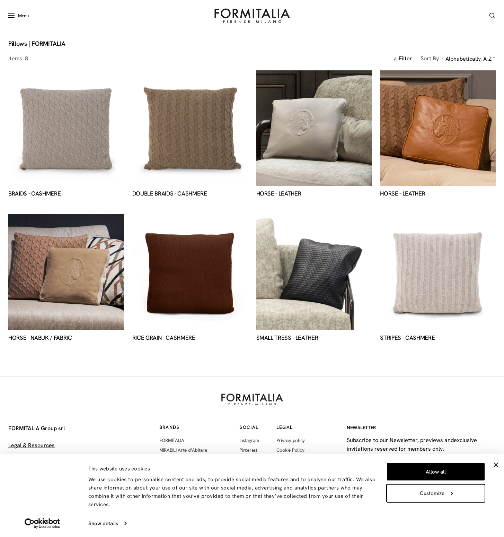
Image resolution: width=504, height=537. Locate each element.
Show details (103, 523)
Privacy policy (290, 440)
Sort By (430, 58)
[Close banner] (496, 464)
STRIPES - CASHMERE (407, 337)
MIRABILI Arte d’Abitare (183, 450)
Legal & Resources (31, 445)
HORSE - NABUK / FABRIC (40, 337)
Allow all (436, 471)
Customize (432, 493)
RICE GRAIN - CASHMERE (163, 337)
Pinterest (248, 450)
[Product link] (66, 128)
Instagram (249, 440)
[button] (492, 15)
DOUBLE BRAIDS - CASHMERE (169, 193)
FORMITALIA (171, 440)
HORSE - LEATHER (278, 193)
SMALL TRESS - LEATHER (287, 337)
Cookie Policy (290, 450)
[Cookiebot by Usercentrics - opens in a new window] (42, 523)
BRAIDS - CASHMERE (34, 193)
